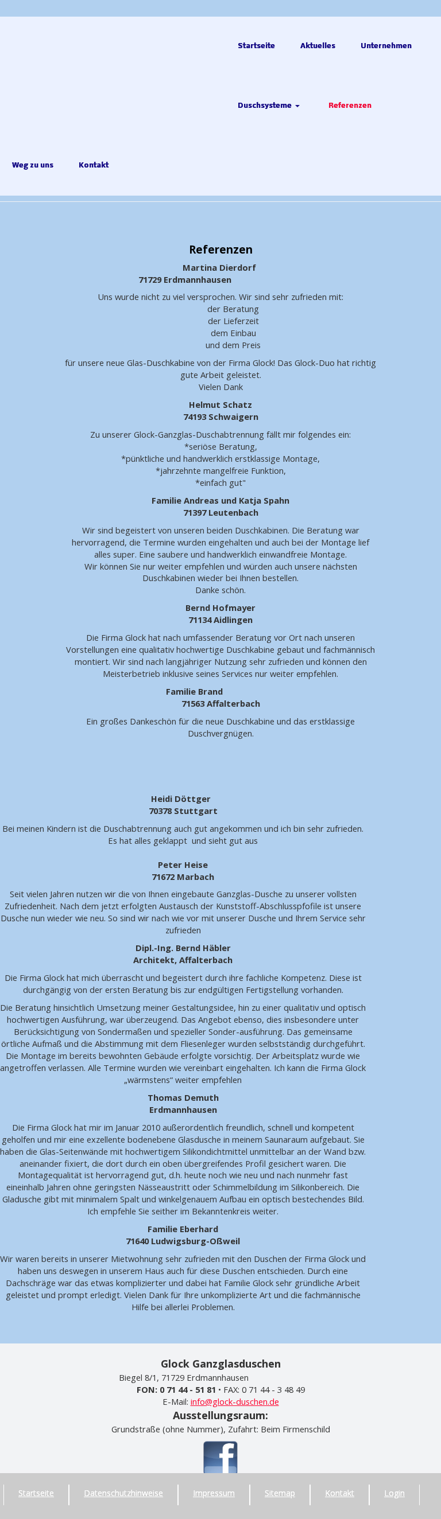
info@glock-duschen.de (235, 1401)
